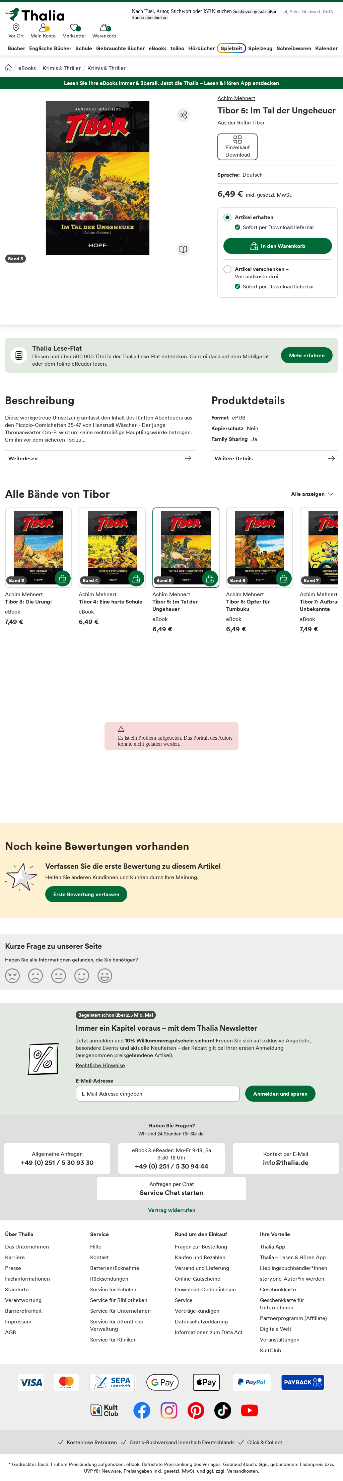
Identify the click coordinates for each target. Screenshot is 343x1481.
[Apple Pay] (206, 1383)
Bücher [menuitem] (16, 48)
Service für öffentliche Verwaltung (116, 1325)
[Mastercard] (66, 1383)
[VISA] (31, 1383)
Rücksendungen (109, 1278)
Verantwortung (23, 1300)
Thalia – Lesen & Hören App (293, 1257)
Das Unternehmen (27, 1246)
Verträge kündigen (197, 1310)
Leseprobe (183, 249)
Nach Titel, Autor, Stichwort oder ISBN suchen (182, 11)
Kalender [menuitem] (326, 48)
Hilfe (95, 1246)
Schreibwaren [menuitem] (294, 48)
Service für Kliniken (113, 1339)
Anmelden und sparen (280, 1093)
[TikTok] (222, 1411)
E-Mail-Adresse (94, 1080)
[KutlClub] (104, 1411)
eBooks (27, 68)
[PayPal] (252, 1383)
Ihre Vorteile (275, 1234)
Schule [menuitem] (83, 48)
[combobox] (227, 217)
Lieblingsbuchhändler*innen (293, 1268)
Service (99, 1234)
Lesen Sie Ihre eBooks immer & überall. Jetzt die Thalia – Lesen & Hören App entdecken (171, 83)
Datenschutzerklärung (201, 1321)
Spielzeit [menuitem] (231, 48)
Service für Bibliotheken (118, 1300)
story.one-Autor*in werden (292, 1278)
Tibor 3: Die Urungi (38, 570)
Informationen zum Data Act (209, 1332)
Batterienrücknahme (114, 1268)
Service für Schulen (113, 1289)
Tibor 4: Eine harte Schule (112, 570)
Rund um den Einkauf (201, 1234)
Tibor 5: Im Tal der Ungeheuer (185, 570)
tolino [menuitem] (177, 48)
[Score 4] (81, 975)
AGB (10, 1332)
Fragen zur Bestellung (201, 1246)
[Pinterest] (196, 1411)
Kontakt (99, 1257)
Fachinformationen (27, 1278)
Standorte (17, 1289)
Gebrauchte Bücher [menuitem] (120, 48)
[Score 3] (58, 975)
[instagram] (169, 1411)
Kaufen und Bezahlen (200, 1257)
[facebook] (141, 1411)
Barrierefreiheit (23, 1310)
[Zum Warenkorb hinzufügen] (63, 578)
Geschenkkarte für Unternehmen (282, 1304)
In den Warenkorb (283, 246)
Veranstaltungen (279, 1339)
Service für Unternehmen (120, 1310)
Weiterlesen (23, 458)
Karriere (15, 1257)
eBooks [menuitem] (157, 48)
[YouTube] (249, 1411)
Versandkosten (242, 1471)
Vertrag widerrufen (171, 1210)
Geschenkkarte (278, 1289)
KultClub (270, 1350)
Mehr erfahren (307, 355)
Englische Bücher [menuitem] (50, 48)
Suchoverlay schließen (255, 11)
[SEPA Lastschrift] (112, 1383)
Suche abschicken (149, 17)
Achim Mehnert (236, 98)
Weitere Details (234, 458)
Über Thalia (19, 1234)
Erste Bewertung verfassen (86, 894)
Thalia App (272, 1246)
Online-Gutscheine (197, 1278)
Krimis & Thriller (62, 68)
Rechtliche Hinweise (100, 1065)
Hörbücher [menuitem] (201, 48)
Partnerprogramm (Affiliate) (293, 1318)
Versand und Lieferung (202, 1268)
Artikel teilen (183, 115)
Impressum (18, 1321)
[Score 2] (35, 975)
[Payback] (303, 1383)
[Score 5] (104, 975)
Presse (13, 1268)
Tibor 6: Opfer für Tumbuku (259, 570)
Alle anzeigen (308, 493)
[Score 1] (12, 975)
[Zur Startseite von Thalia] (38, 14)
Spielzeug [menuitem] (260, 48)
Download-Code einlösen (205, 1289)
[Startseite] (8, 67)
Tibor (258, 122)
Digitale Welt (275, 1328)
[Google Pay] (162, 1383)
